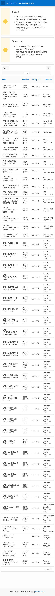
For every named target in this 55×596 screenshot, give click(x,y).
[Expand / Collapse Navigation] (3, 3)
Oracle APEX (40, 591)
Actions (25, 73)
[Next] (50, 569)
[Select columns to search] (5, 68)
